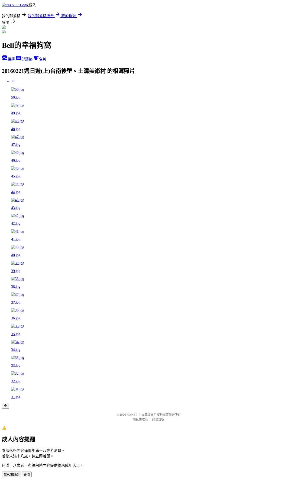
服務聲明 (158, 419)
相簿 (11, 59)
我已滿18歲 (11, 474)
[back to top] (5, 406)
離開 (27, 474)
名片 (42, 59)
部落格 (27, 59)
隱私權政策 (140, 419)
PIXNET (132, 414)
